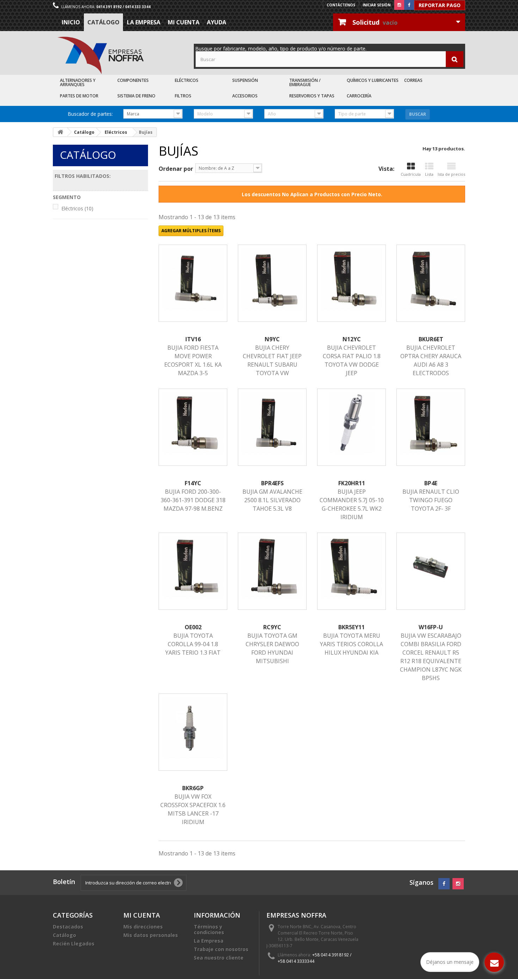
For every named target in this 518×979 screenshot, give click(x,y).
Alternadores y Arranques (77, 82)
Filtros (183, 96)
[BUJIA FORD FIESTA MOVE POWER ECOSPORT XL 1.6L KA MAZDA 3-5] (193, 279)
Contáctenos (341, 4)
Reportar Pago (440, 5)
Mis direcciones (143, 926)
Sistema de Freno (136, 96)
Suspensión (245, 80)
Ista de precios (451, 174)
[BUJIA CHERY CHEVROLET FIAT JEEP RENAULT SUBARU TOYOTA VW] (272, 279)
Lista (429, 174)
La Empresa (143, 22)
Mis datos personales (150, 935)
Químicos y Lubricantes (373, 80)
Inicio (71, 22)
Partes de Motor (79, 96)
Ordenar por (176, 169)
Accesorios (245, 96)
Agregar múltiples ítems (191, 231)
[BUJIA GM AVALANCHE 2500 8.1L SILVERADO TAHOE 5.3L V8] (272, 423)
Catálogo (103, 22)
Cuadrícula (411, 174)
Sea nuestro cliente (218, 957)
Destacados (68, 926)
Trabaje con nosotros (221, 949)
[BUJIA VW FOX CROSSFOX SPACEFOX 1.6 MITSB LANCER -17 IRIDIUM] (193, 728)
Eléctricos (186, 80)
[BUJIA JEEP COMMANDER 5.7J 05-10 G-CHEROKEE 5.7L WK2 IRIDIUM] (351, 423)
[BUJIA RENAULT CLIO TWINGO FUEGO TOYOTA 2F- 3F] (431, 423)
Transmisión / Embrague (305, 82)
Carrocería (359, 96)
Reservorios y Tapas (311, 96)
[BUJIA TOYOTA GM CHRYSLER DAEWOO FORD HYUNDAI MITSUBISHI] (272, 567)
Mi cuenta (183, 22)
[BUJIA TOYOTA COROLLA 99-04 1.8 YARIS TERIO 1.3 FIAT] (193, 567)
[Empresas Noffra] (100, 55)
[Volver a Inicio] (60, 132)
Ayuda (216, 22)
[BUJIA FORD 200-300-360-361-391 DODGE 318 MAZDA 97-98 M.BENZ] (193, 423)
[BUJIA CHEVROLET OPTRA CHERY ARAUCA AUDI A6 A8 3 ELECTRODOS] (431, 279)
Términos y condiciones (209, 929)
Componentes (133, 80)
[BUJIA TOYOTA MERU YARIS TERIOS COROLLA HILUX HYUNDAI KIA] (351, 567)
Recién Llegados (73, 943)
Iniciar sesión (376, 4)
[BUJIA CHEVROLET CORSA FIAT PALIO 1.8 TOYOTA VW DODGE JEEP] (351, 279)
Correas (413, 80)
